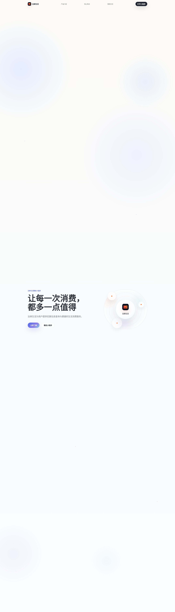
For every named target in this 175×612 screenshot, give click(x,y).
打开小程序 (141, 4)
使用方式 (110, 4)
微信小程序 (48, 325)
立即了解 (33, 325)
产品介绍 (64, 4)
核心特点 (87, 4)
